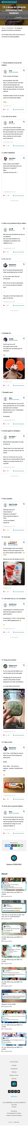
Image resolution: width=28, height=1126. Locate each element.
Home (3, 28)
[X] (12, 845)
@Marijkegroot (12, 667)
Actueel (14, 1065)
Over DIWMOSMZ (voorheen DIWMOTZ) (14, 1102)
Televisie (14, 1072)
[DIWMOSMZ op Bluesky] (18, 1091)
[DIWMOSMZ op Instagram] (15, 1091)
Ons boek (14, 1104)
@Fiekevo (11, 159)
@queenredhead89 (13, 545)
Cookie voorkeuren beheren (14, 1115)
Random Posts (14, 1075)
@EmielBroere (12, 605)
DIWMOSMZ (9, 2)
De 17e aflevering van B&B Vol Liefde (12, 1026)
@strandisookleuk (13, 72)
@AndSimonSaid (13, 340)
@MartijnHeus (12, 266)
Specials (14, 1078)
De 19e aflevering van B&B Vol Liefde (12, 960)
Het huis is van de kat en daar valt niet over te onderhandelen (13, 915)
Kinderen (19, 17)
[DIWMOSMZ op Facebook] (9, 1091)
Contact (14, 1107)
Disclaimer (14, 1111)
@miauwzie (12, 123)
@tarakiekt (11, 438)
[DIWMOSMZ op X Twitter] (12, 1091)
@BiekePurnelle (13, 505)
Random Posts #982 (9, 1004)
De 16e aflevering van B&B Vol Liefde (12, 1048)
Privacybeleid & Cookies (14, 1113)
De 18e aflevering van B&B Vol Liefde (12, 983)
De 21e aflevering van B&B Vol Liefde (12, 893)
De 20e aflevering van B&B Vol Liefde (12, 938)
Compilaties (10, 17)
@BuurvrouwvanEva (14, 399)
